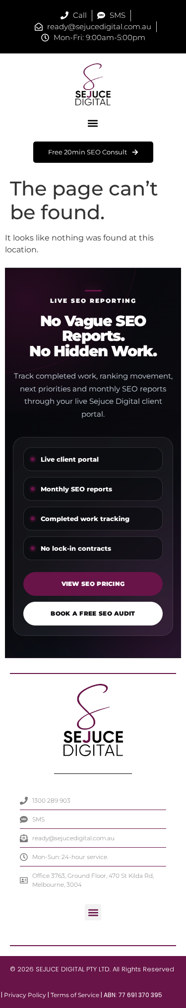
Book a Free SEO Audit (93, 613)
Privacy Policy (25, 995)
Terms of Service (75, 995)
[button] (93, 123)
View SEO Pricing (93, 583)
